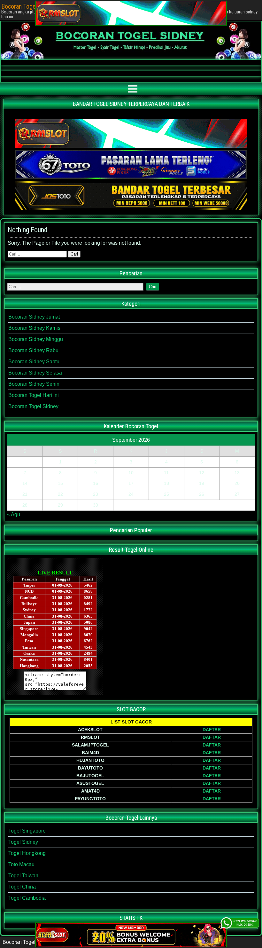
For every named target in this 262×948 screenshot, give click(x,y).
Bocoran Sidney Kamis (34, 328)
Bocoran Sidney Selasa (35, 372)
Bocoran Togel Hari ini (33, 395)
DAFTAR (212, 729)
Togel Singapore (27, 830)
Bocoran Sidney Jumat (34, 317)
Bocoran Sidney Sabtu (33, 361)
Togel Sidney (23, 842)
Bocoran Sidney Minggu (35, 339)
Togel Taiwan (23, 875)
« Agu (13, 514)
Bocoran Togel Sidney (33, 406)
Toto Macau (21, 864)
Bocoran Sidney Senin (33, 384)
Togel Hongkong (27, 853)
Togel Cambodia (27, 898)
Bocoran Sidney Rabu (33, 350)
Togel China (22, 886)
